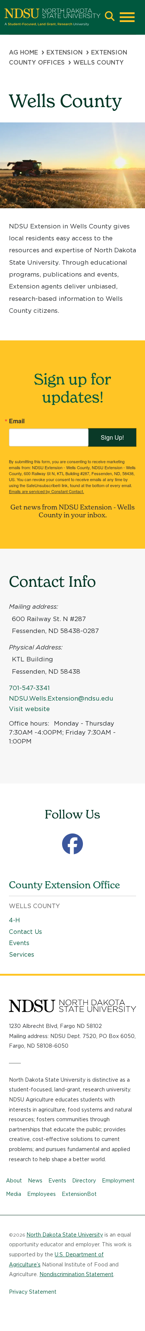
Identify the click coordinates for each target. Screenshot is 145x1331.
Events (19, 943)
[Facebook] (72, 844)
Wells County (34, 906)
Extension (64, 52)
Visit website (29, 709)
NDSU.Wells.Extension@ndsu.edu (61, 698)
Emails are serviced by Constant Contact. (46, 491)
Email (17, 421)
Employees (41, 1194)
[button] (110, 17)
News (35, 1181)
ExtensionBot (79, 1194)
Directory (84, 1181)
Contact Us (25, 931)
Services (21, 954)
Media (13, 1194)
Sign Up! (112, 437)
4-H (14, 920)
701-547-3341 (29, 688)
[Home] (52, 17)
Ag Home (23, 52)
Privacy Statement (33, 1292)
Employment (118, 1181)
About (14, 1181)
